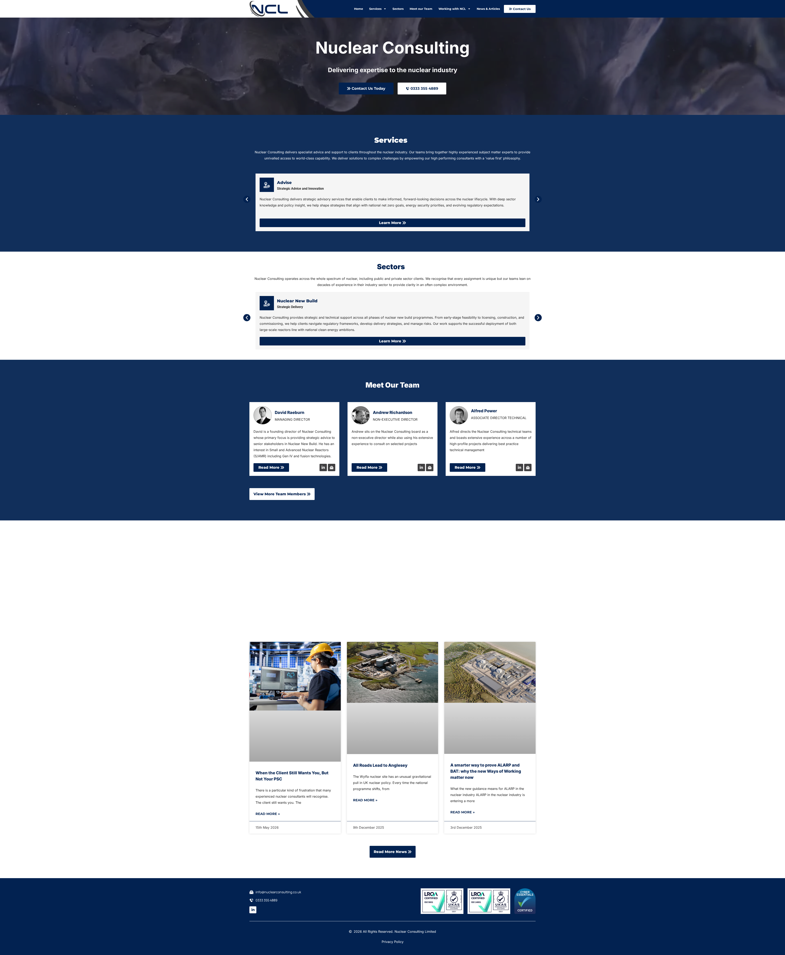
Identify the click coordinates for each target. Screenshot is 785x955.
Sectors (398, 9)
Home (358, 9)
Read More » (268, 814)
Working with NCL (452, 9)
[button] (246, 199)
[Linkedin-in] (323, 467)
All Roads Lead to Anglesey (380, 765)
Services (375, 9)
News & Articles (488, 9)
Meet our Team (421, 9)
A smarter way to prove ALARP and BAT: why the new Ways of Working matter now (485, 771)
